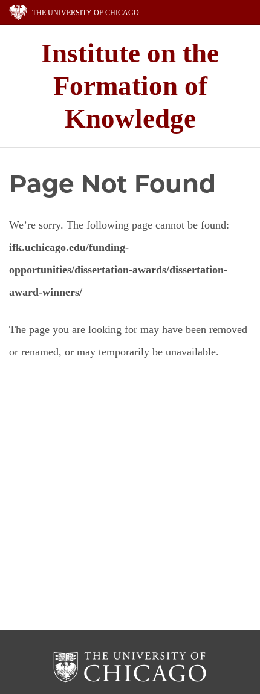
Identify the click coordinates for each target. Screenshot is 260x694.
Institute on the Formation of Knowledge (130, 86)
